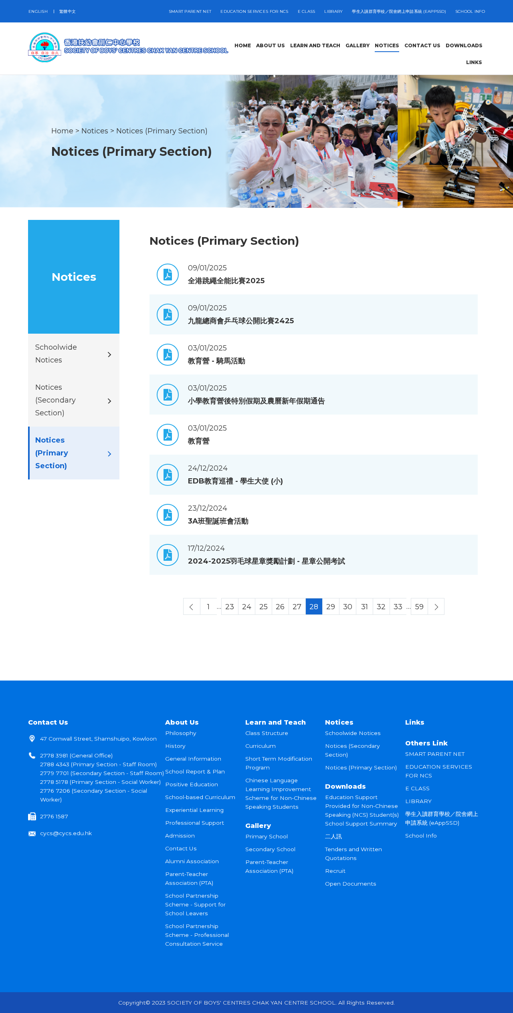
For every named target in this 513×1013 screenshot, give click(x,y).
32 (381, 606)
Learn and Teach (275, 722)
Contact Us (48, 722)
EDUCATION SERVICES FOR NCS (254, 11)
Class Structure (266, 733)
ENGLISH (38, 11)
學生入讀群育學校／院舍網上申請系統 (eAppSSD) (399, 11)
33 (398, 606)
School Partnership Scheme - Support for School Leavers (195, 904)
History (175, 746)
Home (62, 131)
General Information (193, 758)
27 (297, 606)
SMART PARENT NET (190, 11)
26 (280, 606)
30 (347, 606)
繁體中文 (67, 11)
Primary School (266, 836)
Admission (180, 835)
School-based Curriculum (200, 797)
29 (330, 606)
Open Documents (350, 883)
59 (419, 606)
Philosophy (180, 733)
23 (229, 606)
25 (263, 606)
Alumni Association (192, 861)
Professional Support (194, 823)
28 (313, 606)
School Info (470, 11)
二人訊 (333, 836)
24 (246, 606)
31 (364, 606)
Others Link (426, 743)
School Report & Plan (195, 771)
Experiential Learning (194, 810)
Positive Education (191, 784)
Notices (94, 131)
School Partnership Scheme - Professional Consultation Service (197, 935)
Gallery (258, 826)
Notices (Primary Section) (162, 131)
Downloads (345, 786)
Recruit (335, 871)
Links (414, 722)
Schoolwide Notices (353, 733)
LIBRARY (333, 11)
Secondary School (270, 849)
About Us (182, 722)
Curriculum (260, 746)
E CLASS (306, 11)
